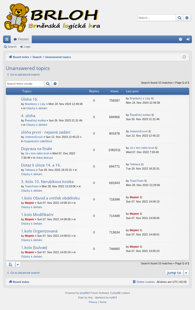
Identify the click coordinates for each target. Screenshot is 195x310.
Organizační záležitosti (38, 141)
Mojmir (29, 202)
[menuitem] (180, 39)
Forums (23, 39)
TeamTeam (32, 186)
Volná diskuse (44, 157)
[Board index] (52, 17)
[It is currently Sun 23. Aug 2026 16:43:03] (184, 57)
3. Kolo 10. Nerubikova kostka (47, 181)
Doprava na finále (36, 148)
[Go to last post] (152, 98)
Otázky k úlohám (36, 108)
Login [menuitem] (189, 40)
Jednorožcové (34, 136)
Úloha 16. (29, 99)
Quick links (8, 40)
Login (27, 46)
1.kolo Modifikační (37, 214)
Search (12, 46)
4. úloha (28, 115)
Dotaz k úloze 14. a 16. (41, 165)
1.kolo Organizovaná (39, 230)
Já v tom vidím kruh (37, 153)
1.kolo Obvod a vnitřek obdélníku (50, 197)
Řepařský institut (35, 120)
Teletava (30, 169)
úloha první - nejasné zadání (45, 132)
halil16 (113, 297)
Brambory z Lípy (35, 103)
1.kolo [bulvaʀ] (34, 247)
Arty (90, 297)
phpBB (84, 292)
